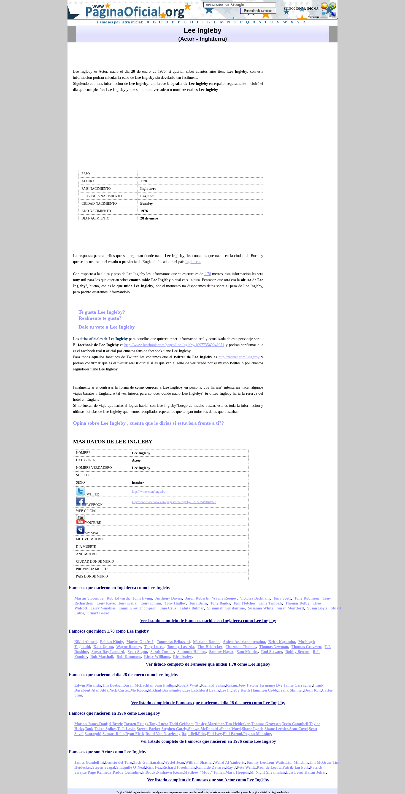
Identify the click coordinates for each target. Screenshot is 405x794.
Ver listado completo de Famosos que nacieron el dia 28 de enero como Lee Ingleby (208, 702)
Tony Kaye (106, 603)
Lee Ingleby (229, 690)
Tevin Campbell (295, 724)
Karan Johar (315, 772)
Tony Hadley (175, 603)
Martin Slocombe (88, 598)
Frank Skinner (290, 690)
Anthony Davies (168, 598)
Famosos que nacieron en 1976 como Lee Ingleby (114, 713)
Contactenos (202, 789)
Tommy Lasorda (180, 647)
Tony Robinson (306, 598)
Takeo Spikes (105, 729)
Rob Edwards (118, 598)
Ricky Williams (157, 657)
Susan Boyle (317, 608)
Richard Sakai (213, 685)
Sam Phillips (165, 685)
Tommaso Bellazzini (173, 642)
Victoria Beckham (255, 598)
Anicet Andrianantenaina (244, 642)
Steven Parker (148, 729)
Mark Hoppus (237, 772)
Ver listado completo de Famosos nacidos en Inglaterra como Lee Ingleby (208, 620)
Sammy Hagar (221, 652)
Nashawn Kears (170, 772)
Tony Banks (220, 603)
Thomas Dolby (297, 603)
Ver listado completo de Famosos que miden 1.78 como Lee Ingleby (208, 664)
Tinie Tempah (270, 603)
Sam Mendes (247, 652)
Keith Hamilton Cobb (259, 690)
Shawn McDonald (203, 729)
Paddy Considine (127, 772)
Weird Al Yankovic (229, 762)
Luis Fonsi (294, 772)
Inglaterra (193, 262)
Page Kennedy (100, 772)
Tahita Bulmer (192, 608)
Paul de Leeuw (269, 767)
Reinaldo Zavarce (210, 767)
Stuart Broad (98, 613)
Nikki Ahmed (85, 642)
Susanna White (260, 608)
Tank (89, 729)
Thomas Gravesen (306, 647)
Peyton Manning (257, 734)
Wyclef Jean (174, 762)
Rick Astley (182, 657)
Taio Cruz (168, 608)
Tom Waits (276, 762)
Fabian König (111, 642)
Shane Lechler (276, 729)
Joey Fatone (248, 685)
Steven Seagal (103, 767)
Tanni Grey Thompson (137, 608)
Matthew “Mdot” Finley (204, 772)
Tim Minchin (297, 762)
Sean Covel (298, 729)
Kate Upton (103, 647)
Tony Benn (198, 603)
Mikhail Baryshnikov (165, 690)
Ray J (231, 767)
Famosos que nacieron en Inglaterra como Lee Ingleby (119, 587)
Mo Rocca (138, 690)
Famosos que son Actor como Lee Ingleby (107, 751)
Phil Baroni (232, 734)
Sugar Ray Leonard (107, 652)
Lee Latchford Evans (201, 690)
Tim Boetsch (112, 685)
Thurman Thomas (241, 647)
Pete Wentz (246, 767)
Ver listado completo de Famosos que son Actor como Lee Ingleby (208, 779)
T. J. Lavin (126, 729)
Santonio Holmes (191, 652)
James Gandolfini (89, 762)
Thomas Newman (273, 647)
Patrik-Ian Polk (295, 767)
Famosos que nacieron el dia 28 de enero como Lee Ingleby (123, 674)
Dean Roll (312, 690)
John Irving (142, 598)
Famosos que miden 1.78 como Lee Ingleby (109, 631)
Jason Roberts (197, 598)
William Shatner (199, 762)
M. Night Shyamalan (267, 772)
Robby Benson (297, 652)
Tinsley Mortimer (209, 724)
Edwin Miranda (87, 685)
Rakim (231, 685)
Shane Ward (230, 729)
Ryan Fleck (134, 734)
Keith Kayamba (281, 642)
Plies (202, 734)
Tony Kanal (127, 603)
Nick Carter (119, 690)
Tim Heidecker (210, 647)
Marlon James (86, 724)
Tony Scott (282, 598)
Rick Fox (153, 767)
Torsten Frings (136, 724)
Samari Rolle (113, 734)
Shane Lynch (252, 729)
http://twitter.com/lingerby (239, 357)
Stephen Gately (174, 729)
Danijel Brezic (111, 724)
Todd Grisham (181, 724)
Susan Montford (290, 608)
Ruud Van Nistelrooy (162, 734)
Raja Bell (189, 734)
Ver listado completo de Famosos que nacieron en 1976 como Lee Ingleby (208, 741)
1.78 (207, 274)
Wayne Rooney (224, 598)
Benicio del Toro (118, 762)
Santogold (93, 734)
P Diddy (149, 772)
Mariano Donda (206, 642)
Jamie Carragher (298, 685)
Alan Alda (99, 690)
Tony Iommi (151, 603)
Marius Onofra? (139, 642)
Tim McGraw (320, 762)
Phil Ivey (214, 734)
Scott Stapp (137, 652)
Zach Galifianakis (148, 762)
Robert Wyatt (188, 685)
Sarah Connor (162, 652)
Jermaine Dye (271, 685)
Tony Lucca (154, 647)
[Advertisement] (170, 54)
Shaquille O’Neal (130, 767)
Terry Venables (103, 608)
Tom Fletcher (244, 603)
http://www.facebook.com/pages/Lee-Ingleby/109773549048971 (174, 345)
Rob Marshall (101, 657)
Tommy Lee (256, 762)
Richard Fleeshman (178, 767)
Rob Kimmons (129, 657)
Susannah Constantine (226, 608)
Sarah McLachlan (138, 685)
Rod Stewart (271, 652)
